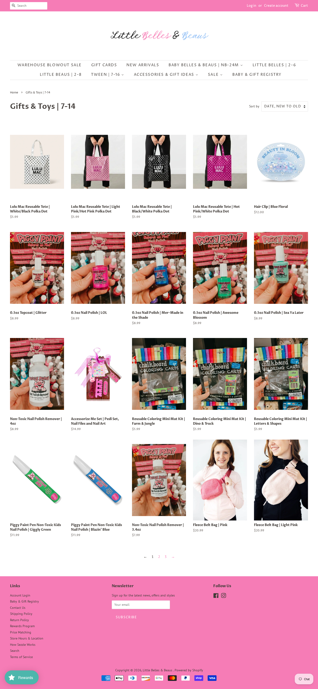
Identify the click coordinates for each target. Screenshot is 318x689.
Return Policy (19, 620)
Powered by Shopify (189, 670)
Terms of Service (21, 657)
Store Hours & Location (26, 638)
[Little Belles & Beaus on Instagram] (223, 596)
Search (14, 651)
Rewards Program (22, 626)
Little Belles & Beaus (158, 670)
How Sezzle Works (22, 645)
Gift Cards (104, 65)
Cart (304, 5)
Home (14, 93)
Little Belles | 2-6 (274, 65)
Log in (251, 5)
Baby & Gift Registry (257, 74)
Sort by (254, 106)
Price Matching (20, 632)
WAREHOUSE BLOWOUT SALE (49, 65)
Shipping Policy (21, 614)
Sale (214, 74)
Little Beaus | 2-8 (61, 74)
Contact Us (17, 608)
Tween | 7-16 (106, 74)
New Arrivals (142, 65)
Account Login (20, 595)
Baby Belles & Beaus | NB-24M (204, 65)
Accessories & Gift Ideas (165, 74)
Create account (276, 5)
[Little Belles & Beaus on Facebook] (216, 596)
